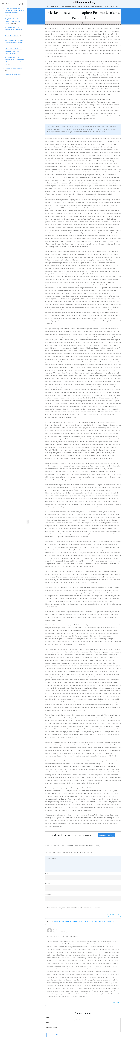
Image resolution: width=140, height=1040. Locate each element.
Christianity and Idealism (12, 36)
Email (47, 884)
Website (48, 894)
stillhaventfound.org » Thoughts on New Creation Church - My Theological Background (84, 921)
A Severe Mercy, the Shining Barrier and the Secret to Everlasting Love (13, 51)
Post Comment (114, 915)
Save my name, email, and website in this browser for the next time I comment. (74, 908)
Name (48, 873)
